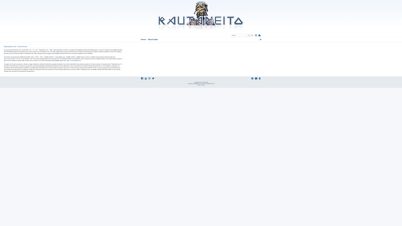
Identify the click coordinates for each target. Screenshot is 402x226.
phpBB (195, 83)
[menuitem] (256, 35)
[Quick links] (261, 39)
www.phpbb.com (55, 59)
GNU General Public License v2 (13, 59)
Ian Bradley (205, 82)
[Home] (201, 16)
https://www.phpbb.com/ (74, 60)
